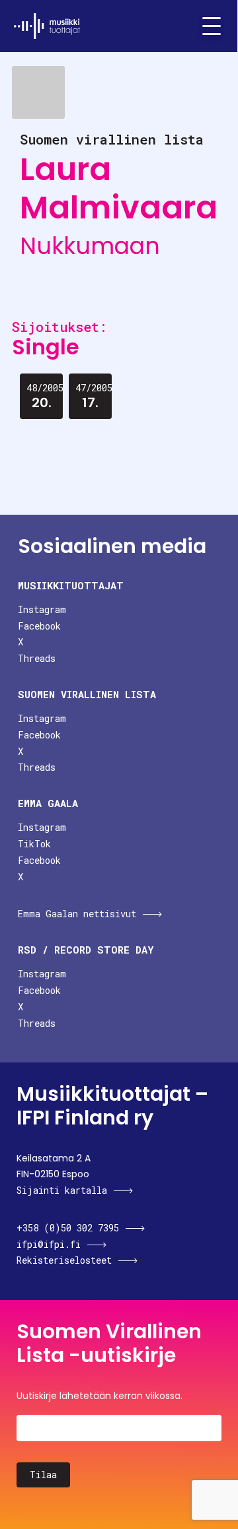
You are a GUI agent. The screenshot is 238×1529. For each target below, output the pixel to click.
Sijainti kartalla (62, 1190)
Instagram (42, 609)
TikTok (34, 843)
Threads (37, 658)
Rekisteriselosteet (64, 1260)
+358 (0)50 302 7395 (68, 1227)
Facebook (39, 626)
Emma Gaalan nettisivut (77, 913)
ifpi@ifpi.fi (49, 1244)
